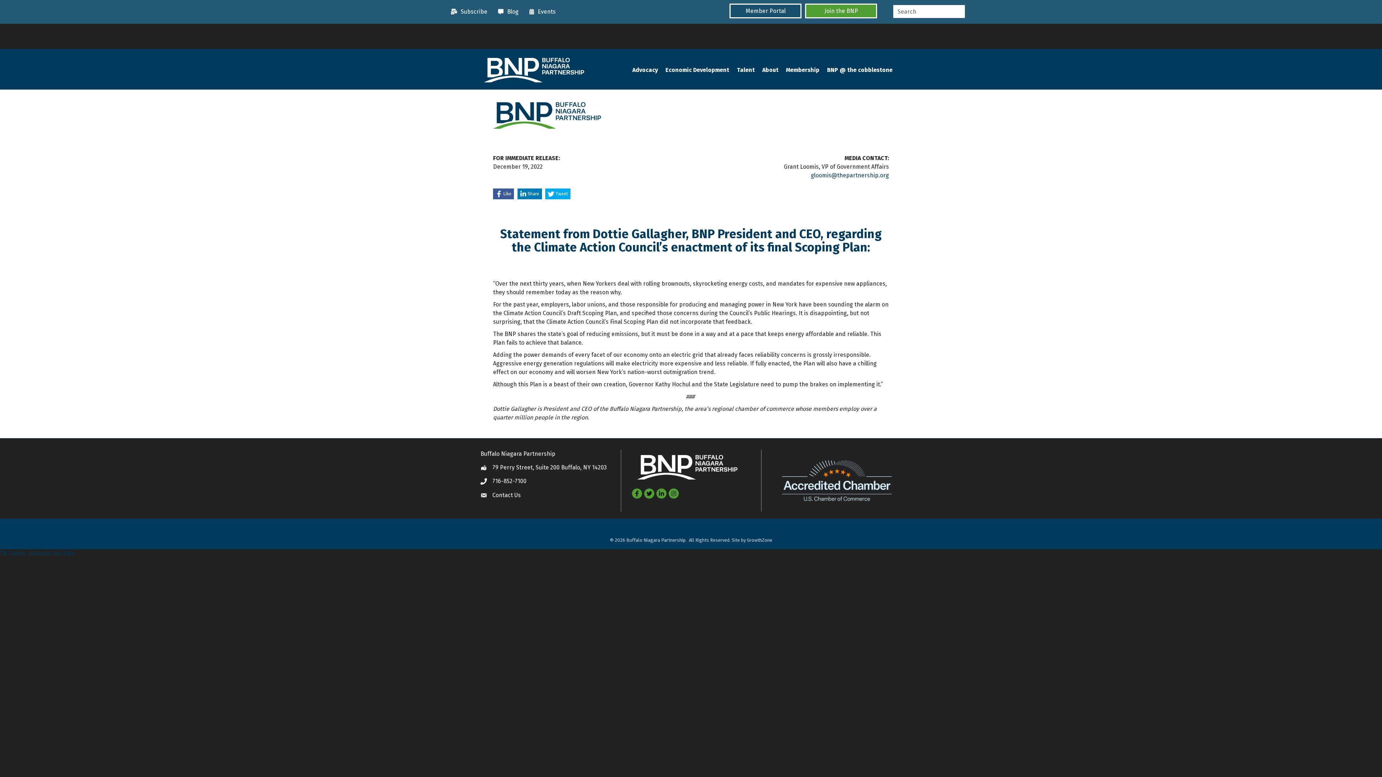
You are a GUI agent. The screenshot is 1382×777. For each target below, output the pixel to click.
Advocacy (645, 70)
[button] (765, 11)
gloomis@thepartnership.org (850, 175)
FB (3, 553)
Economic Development (697, 70)
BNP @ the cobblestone (860, 70)
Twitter (17, 553)
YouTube (64, 553)
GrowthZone (759, 540)
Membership (802, 70)
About (770, 70)
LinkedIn (39, 553)
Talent (746, 70)
